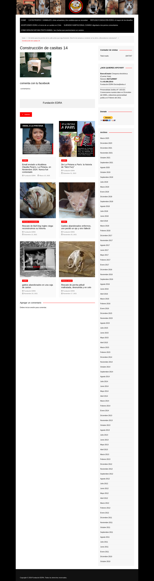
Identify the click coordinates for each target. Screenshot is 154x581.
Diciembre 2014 (106, 357)
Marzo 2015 (104, 347)
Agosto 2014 (105, 376)
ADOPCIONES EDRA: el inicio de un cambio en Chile (41, 25)
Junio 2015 (104, 333)
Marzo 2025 (104, 138)
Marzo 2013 (104, 454)
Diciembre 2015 (106, 313)
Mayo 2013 (104, 445)
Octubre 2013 (105, 425)
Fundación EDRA (30, 175)
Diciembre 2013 (106, 415)
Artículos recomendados (30, 222)
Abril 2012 (104, 498)
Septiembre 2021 (106, 162)
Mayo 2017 (104, 255)
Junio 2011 (104, 547)
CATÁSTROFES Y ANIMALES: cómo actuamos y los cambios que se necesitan (58, 20)
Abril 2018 (104, 221)
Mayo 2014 (104, 391)
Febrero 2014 (105, 406)
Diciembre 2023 (106, 143)
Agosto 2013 (105, 430)
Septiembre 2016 (106, 279)
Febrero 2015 (105, 352)
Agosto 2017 (105, 245)
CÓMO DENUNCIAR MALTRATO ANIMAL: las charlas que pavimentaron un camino (52, 30)
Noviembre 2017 (106, 240)
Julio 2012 (104, 483)
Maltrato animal (67, 281)
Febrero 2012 (105, 508)
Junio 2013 (104, 440)
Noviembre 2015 (106, 318)
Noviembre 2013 (106, 420)
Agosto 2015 (105, 323)
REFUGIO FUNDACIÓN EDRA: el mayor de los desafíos (111, 20)
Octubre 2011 (105, 527)
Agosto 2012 (105, 479)
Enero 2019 (104, 192)
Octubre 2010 (105, 561)
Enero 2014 (104, 410)
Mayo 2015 (104, 338)
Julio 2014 (104, 381)
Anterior (27, 114)
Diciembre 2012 (106, 464)
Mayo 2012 (104, 493)
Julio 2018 (104, 211)
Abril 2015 (104, 342)
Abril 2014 (104, 396)
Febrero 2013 (105, 459)
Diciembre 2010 (106, 556)
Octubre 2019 (105, 172)
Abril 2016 (104, 294)
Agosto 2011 (105, 537)
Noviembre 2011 (106, 522)
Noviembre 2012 (106, 469)
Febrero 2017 (105, 260)
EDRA (25, 160)
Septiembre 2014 (106, 372)
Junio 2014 (104, 386)
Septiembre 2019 (106, 177)
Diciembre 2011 (106, 517)
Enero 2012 (104, 513)
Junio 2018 (104, 216)
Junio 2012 (104, 488)
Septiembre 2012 (106, 474)
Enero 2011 (104, 552)
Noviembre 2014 (106, 362)
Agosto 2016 (105, 284)
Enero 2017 (104, 265)
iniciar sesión (30, 307)
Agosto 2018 (105, 206)
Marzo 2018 (104, 226)
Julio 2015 (104, 328)
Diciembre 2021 (106, 148)
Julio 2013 (104, 435)
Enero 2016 (104, 308)
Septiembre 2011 (106, 532)
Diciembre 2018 (106, 196)
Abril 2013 (104, 449)
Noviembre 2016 (106, 274)
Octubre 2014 (105, 367)
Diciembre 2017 (106, 235)
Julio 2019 (104, 182)
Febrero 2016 (105, 303)
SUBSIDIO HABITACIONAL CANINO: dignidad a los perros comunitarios (91, 25)
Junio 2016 (104, 289)
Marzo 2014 (104, 401)
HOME (23, 20)
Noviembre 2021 (106, 153)
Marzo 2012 (104, 503)
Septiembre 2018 (106, 201)
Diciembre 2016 (106, 269)
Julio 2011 (104, 542)
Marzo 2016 (104, 299)
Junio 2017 (104, 250)
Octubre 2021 (105, 158)
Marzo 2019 (104, 187)
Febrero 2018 (105, 231)
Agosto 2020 (105, 167)
